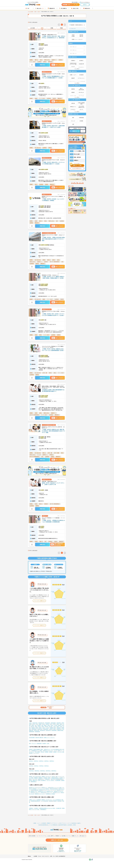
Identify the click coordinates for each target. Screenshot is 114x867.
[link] (32, 28)
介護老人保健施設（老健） (38, 749)
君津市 (36, 726)
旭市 (36, 725)
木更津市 (47, 724)
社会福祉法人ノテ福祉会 (50, 793)
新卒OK (30, 780)
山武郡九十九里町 (52, 729)
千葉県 (40, 584)
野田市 (54, 724)
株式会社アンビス (56, 792)
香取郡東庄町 (45, 729)
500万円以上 (53, 770)
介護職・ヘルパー (32, 799)
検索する (74, 131)
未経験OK (36, 777)
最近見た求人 (87, 8)
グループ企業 (55, 856)
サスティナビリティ (45, 856)
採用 (51, 856)
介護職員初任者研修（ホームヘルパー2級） (47, 808)
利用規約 (57, 835)
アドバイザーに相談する (39, 600)
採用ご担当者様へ (32, 835)
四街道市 (46, 726)
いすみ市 (47, 727)
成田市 (61, 724)
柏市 (42, 725)
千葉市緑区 (59, 722)
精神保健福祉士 (43, 809)
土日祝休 (61, 777)
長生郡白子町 (48, 730)
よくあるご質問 (50, 835)
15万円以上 (31, 765)
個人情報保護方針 (62, 856)
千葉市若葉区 (53, 722)
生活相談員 (39, 799)
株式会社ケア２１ (50, 791)
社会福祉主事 (58, 808)
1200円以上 (41, 760)
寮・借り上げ (48, 776)
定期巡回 (55, 751)
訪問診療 (50, 751)
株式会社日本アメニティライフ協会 (55, 787)
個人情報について (65, 835)
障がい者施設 (37, 751)
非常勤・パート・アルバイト (49, 737)
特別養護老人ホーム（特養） (37, 750)
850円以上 (31, 760)
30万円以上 (46, 765)
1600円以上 (52, 760)
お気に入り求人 (76, 8)
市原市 (48, 725)
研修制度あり (47, 779)
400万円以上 (48, 770)
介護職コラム (74, 835)
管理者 (74, 824)
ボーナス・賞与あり (50, 780)
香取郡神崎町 (34, 729)
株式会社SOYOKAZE (54, 788)
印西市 (58, 726)
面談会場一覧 (51, 8)
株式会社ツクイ (44, 787)
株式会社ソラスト (34, 791)
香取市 (40, 727)
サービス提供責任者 (57, 799)
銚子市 (33, 724)
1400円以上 (46, 760)
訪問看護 (46, 751)
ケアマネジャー (55, 823)
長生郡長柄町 (54, 730)
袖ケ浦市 (50, 726)
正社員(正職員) (32, 737)
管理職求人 (41, 777)
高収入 (49, 777)
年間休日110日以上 (55, 777)
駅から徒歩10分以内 (37, 776)
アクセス (39, 856)
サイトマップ (41, 835)
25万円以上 (41, 765)
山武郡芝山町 (59, 729)
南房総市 (33, 727)
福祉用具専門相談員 (53, 801)
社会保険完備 (57, 780)
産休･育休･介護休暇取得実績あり (57, 779)
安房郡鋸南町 (37, 731)
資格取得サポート (41, 779)
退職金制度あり (34, 781)
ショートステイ (36, 753)
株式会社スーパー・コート (40, 793)
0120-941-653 (41, 849)
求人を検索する (64, 8)
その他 (48, 743)
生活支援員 (59, 801)
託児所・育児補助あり (42, 780)
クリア (83, 131)
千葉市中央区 (34, 722)
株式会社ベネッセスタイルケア (35, 787)
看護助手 (43, 799)
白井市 (61, 726)
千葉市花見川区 (41, 722)
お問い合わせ (82, 835)
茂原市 (58, 724)
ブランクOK (34, 779)
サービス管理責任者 (44, 801)
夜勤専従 (30, 776)
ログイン (85, 4)
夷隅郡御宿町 (31, 731)
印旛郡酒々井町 (53, 727)
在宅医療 (44, 743)
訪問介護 (30, 749)
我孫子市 (60, 725)
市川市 (37, 724)
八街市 (54, 726)
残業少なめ (35, 780)
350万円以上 (42, 770)
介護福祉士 (31, 808)
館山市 (43, 724)
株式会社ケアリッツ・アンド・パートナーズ (47, 790)
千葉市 (30, 722)
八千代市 (55, 725)
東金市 (33, 725)
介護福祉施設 (39, 743)
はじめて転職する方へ (77, 168)
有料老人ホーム (47, 749)
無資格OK (45, 777)
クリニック (34, 743)
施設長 (78, 823)
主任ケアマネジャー (63, 823)
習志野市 (39, 725)
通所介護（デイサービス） (48, 750)
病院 (30, 743)
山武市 (43, 727)
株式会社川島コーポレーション (46, 792)
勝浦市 (45, 725)
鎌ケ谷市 (32, 726)
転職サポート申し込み (57, 840)
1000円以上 (36, 760)
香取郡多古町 (39, 729)
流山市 (52, 725)
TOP (28, 8)
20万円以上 (36, 765)
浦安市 (43, 726)
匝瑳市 (37, 727)
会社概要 (35, 856)
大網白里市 (59, 727)
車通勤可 (43, 776)
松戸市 (73, 28)
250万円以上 (31, 770)
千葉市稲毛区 (47, 722)
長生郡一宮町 (36, 730)
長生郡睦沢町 (42, 730)
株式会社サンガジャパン (35, 792)
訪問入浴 (42, 751)
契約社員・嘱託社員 (39, 737)
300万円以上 (37, 770)
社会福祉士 (36, 808)
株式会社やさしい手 (42, 791)
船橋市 (40, 724)
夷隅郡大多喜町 (60, 730)
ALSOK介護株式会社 (34, 790)
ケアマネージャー (49, 799)
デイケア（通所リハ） (58, 750)
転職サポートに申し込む (70, 4)
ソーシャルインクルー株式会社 (43, 788)
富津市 (39, 726)
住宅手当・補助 (54, 776)
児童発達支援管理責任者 (35, 801)
